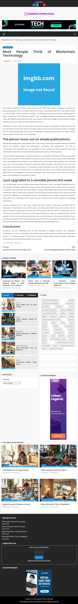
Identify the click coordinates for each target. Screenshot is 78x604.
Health (18, 302)
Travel (18, 360)
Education (19, 331)
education (53, 316)
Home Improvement (22, 345)
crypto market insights (49, 313)
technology (17, 243)
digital (44, 316)
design (71, 313)
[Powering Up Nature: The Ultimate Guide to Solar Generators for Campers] (14, 269)
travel (55, 345)
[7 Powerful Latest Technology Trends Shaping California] (64, 269)
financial (71, 319)
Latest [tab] (6, 295)
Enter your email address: (39, 554)
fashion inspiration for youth (51, 319)
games (54, 323)
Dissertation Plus (7, 40)
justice (71, 332)
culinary (63, 313)
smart (44, 342)
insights (71, 329)
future (44, 323)
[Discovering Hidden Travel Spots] (8, 362)
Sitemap (50, 599)
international (59, 332)
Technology (19, 40)
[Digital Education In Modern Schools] (8, 333)
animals (71, 300)
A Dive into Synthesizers (50, 300)
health (44, 326)
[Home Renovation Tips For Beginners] (8, 348)
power (72, 339)
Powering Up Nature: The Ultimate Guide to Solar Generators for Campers (13, 283)
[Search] (74, 34)
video (44, 348)
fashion (71, 316)
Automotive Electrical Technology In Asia (17, 248)
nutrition (71, 335)
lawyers (44, 335)
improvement (69, 326)
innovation (58, 329)
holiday (56, 326)
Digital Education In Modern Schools (16, 504)
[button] (4, 34)
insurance (45, 332)
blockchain (9, 243)
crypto (71, 306)
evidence (62, 316)
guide (72, 323)
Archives (6, 379)
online (44, 339)
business (59, 306)
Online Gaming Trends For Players (54, 470)
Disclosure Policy (40, 599)
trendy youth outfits (67, 345)
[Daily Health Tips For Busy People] (8, 305)
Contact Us (29, 599)
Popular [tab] (20, 295)
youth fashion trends (55, 348)
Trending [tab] (32, 295)
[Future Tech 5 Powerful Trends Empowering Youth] (39, 269)
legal (52, 335)
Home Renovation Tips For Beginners (55, 504)
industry (45, 329)
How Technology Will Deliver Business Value (59, 248)
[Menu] (4, 34)
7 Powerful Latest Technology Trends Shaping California (64, 283)
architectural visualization (50, 303)
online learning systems (57, 339)
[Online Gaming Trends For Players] (8, 319)
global (63, 323)
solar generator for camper (65, 342)
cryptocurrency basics (49, 310)
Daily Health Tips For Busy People (16, 470)
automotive (70, 303)
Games (18, 317)
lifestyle (61, 335)
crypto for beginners (67, 310)
